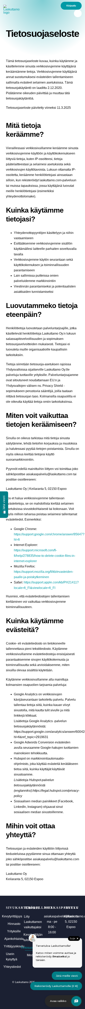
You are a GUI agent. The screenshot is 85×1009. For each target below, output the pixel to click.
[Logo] (12, 6)
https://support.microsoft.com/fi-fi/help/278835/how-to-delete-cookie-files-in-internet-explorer (44, 556)
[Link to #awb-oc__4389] (78, 13)
